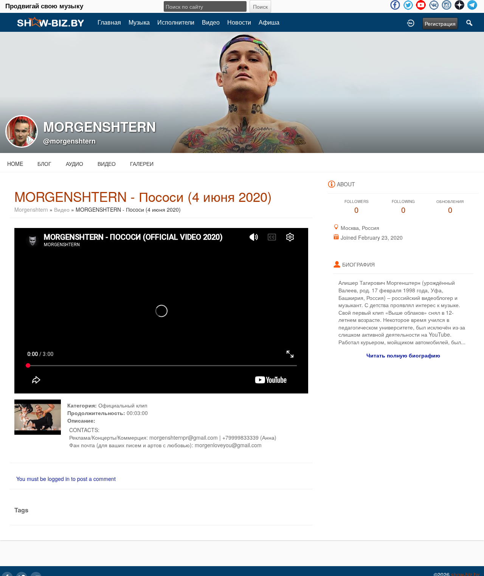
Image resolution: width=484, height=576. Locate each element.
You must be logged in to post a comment (66, 478)
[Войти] (410, 22)
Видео (211, 22)
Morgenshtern (31, 209)
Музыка (139, 22)
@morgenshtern (69, 141)
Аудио (74, 163)
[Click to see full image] (242, 91)
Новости (239, 22)
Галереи (142, 163)
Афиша (269, 22)
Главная (109, 22)
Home (15, 163)
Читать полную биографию (403, 355)
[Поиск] (469, 22)
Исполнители (175, 22)
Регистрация (440, 23)
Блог (44, 163)
